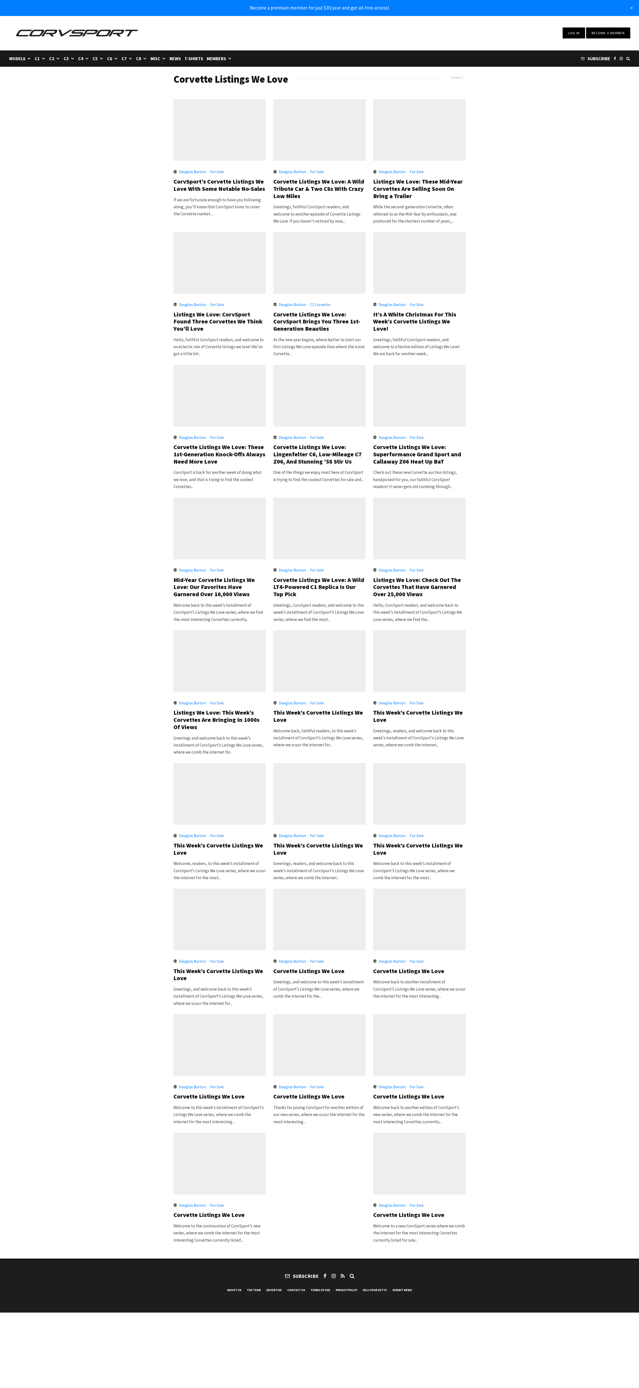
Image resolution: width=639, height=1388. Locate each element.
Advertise (274, 1290)
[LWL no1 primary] (319, 1045)
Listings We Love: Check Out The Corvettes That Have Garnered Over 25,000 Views (417, 587)
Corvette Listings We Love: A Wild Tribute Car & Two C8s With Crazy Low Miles (318, 189)
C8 (138, 58)
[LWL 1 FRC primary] (419, 919)
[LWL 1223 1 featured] (419, 263)
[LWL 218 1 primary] (319, 130)
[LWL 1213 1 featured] (219, 396)
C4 (80, 58)
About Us (234, 1290)
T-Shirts (193, 58)
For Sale (217, 171)
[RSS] (342, 1275)
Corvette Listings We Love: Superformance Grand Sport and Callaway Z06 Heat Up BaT (417, 454)
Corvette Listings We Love (308, 971)
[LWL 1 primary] (219, 130)
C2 (51, 58)
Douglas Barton (192, 171)
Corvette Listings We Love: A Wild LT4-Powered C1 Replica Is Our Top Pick (318, 587)
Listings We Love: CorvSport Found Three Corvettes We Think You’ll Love (217, 321)
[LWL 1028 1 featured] (219, 528)
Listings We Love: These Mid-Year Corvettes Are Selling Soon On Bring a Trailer (418, 189)
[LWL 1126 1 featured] (319, 396)
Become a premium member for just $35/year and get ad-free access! (319, 8)
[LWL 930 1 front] (419, 528)
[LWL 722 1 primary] (319, 794)
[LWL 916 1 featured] (219, 661)
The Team (254, 1290)
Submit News (402, 1290)
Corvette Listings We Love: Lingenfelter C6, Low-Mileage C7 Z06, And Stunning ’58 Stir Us (317, 454)
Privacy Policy (346, 1290)
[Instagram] (621, 58)
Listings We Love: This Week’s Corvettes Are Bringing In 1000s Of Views (216, 720)
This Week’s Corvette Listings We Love (318, 716)
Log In (574, 33)
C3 (66, 58)
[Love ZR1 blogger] (419, 1163)
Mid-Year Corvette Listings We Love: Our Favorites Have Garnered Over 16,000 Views (214, 587)
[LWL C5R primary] (219, 1045)
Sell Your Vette (375, 1290)
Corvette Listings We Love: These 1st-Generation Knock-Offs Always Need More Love (219, 454)
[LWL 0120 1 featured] (219, 263)
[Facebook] (615, 58)
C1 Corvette (320, 304)
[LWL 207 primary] (419, 130)
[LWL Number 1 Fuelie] (419, 1045)
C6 (109, 58)
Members (216, 58)
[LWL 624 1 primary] (219, 919)
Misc (155, 58)
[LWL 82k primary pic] (319, 919)
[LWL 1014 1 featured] (319, 528)
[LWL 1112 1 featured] (419, 396)
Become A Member (608, 33)
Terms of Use (320, 1290)
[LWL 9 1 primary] (419, 794)
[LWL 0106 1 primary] (319, 263)
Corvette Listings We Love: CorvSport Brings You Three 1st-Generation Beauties (316, 321)
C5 (95, 58)
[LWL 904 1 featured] (319, 661)
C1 (37, 58)
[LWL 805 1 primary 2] (219, 794)
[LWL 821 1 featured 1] (419, 661)
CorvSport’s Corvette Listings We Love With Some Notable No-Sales (219, 185)
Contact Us (296, 1290)
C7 (124, 58)
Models (17, 58)
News (175, 58)
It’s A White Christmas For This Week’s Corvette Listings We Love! (414, 321)
